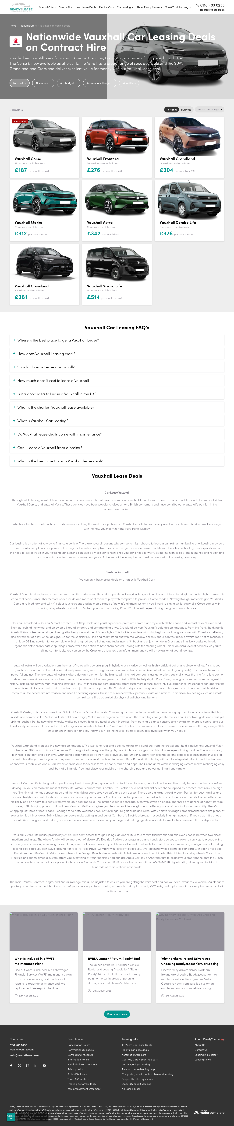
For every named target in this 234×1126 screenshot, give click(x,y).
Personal (172, 109)
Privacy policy (75, 1069)
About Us (200, 1044)
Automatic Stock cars (134, 1054)
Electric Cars (106, 7)
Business (186, 109)
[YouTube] (44, 1066)
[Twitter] (19, 1066)
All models (42, 83)
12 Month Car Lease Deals (137, 1044)
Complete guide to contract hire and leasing (147, 1074)
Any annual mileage (98, 83)
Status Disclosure (77, 1074)
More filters (129, 83)
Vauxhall (18, 83)
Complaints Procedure (80, 1054)
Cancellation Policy (78, 1044)
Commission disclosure (80, 1049)
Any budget (67, 83)
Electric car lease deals (135, 1049)
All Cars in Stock (131, 1088)
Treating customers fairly (81, 1083)
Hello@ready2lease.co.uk (24, 1055)
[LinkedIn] (36, 1066)
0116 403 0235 (18, 1045)
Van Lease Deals (86, 7)
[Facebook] (11, 1066)
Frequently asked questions (137, 1079)
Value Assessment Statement (83, 1088)
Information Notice (78, 1059)
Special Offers (47, 7)
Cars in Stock (66, 7)
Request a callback (212, 9)
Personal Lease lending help (138, 1069)
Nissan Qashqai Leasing (136, 1064)
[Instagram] (28, 1066)
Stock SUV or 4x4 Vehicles (136, 1083)
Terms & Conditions (78, 1079)
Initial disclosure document (82, 1064)
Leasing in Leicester (206, 1054)
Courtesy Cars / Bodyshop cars (140, 1059)
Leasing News (203, 1059)
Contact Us (201, 1049)
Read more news (117, 1014)
